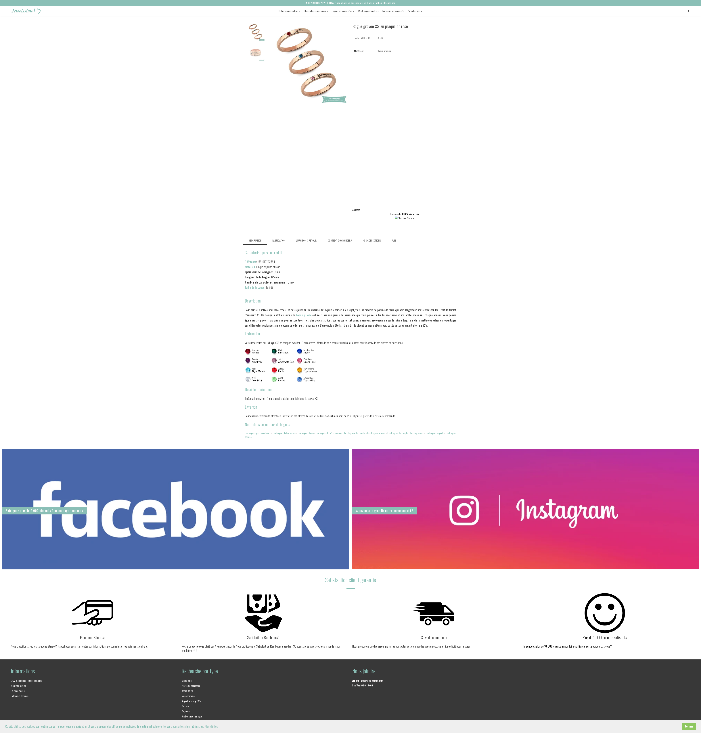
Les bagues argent (434, 433)
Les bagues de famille (354, 433)
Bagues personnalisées (342, 11)
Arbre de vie (187, 691)
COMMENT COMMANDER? (339, 240)
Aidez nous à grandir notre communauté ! (384, 510)
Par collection (414, 11)
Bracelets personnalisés (315, 11)
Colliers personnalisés (289, 11)
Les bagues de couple (397, 433)
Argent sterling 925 (191, 701)
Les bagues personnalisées (257, 433)
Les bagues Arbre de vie (284, 433)
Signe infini (187, 680)
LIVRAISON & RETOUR (306, 240)
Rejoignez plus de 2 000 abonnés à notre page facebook (44, 510)
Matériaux (358, 51)
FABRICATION (278, 240)
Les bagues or (416, 433)
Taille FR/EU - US (362, 38)
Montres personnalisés (368, 11)
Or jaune (185, 711)
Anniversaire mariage (192, 716)
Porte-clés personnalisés (393, 11)
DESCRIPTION (254, 240)
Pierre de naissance (191, 686)
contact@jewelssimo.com (369, 681)
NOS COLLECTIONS (372, 240)
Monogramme (188, 696)
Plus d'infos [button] (211, 726)
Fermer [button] (689, 726)
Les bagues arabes (376, 433)
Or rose (185, 706)
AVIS (394, 240)
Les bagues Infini (305, 433)
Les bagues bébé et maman (329, 433)
